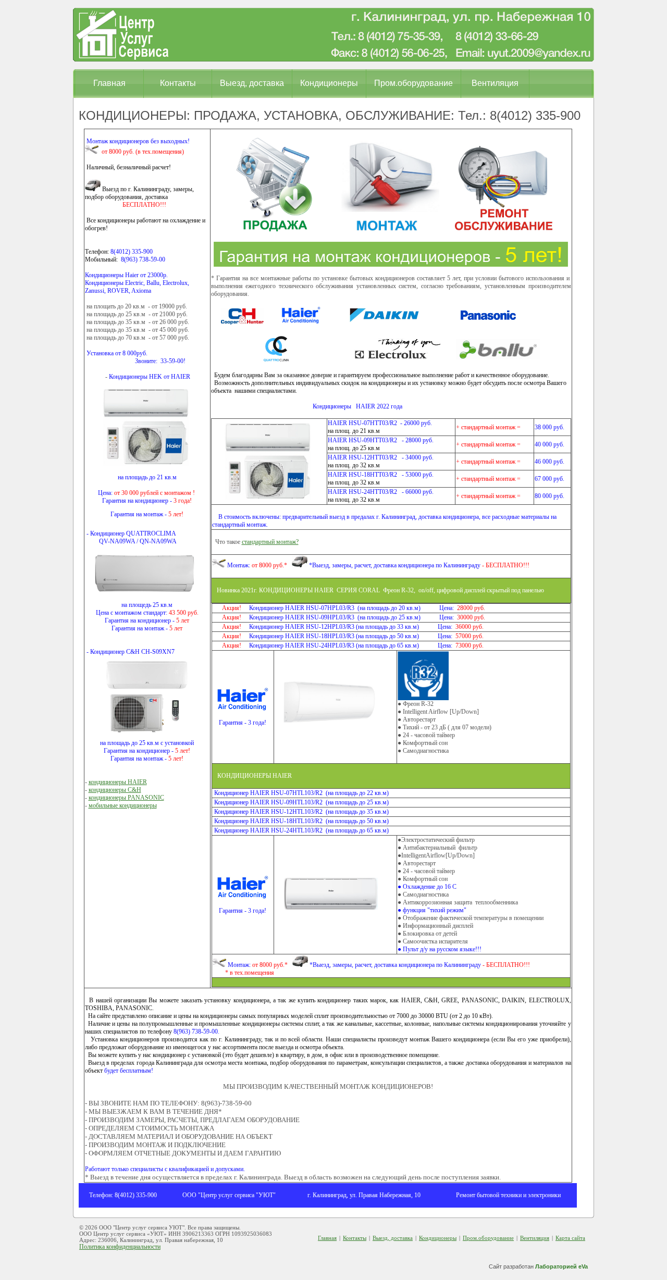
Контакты (178, 83)
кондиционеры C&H (115, 789)
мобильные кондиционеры (123, 805)
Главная (109, 83)
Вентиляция (495, 83)
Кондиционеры (329, 83)
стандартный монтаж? (270, 541)
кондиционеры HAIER (118, 782)
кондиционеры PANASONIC (126, 797)
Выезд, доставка (252, 83)
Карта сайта (570, 1238)
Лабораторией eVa (561, 1266)
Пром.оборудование (413, 83)
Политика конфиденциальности (119, 1246)
